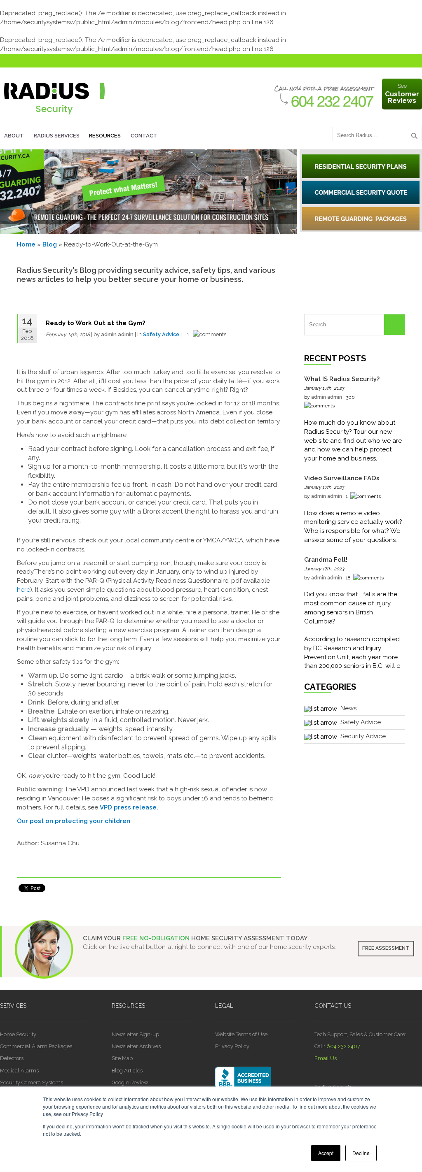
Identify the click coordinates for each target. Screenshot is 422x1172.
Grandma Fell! (325, 559)
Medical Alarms (19, 1070)
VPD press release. (129, 807)
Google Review (130, 1082)
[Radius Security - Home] (54, 116)
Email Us (325, 1058)
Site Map (122, 1058)
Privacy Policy (232, 1046)
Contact (144, 136)
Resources (105, 136)
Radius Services (57, 136)
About (14, 136)
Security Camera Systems (31, 1082)
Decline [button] (361, 1152)
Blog (49, 244)
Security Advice (363, 736)
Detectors (11, 1058)
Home (26, 244)
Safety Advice (161, 334)
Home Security (18, 1034)
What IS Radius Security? (342, 379)
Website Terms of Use (241, 1034)
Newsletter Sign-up (135, 1034)
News (348, 708)
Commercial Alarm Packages (36, 1046)
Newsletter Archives (136, 1046)
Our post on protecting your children (73, 821)
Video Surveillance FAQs (342, 478)
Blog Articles (127, 1070)
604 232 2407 (343, 1046)
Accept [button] (325, 1152)
